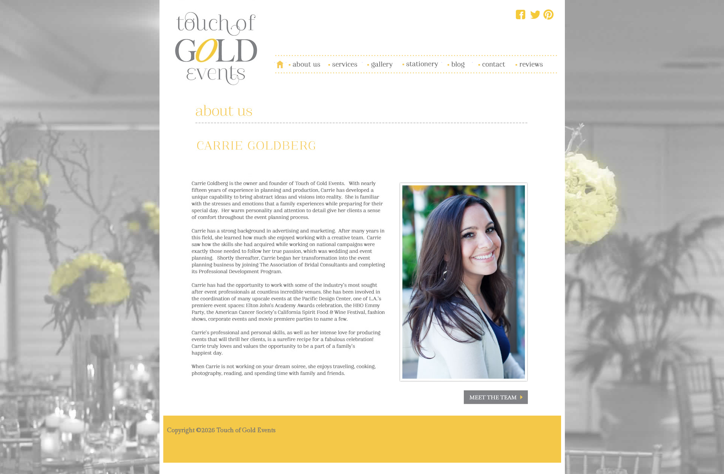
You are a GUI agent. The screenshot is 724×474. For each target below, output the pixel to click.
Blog (448, 60)
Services (334, 60)
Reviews (520, 60)
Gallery (371, 60)
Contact (481, 60)
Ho (278, 60)
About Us (298, 60)
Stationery (411, 60)
